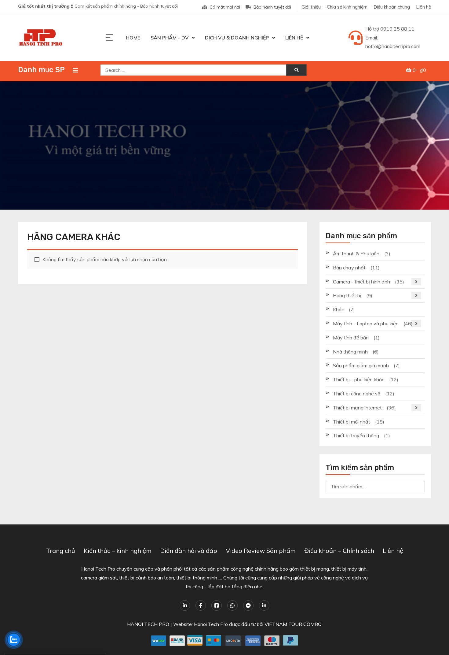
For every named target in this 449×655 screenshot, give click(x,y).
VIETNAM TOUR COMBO (293, 624)
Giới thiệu (311, 7)
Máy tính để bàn (351, 338)
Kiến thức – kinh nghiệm (117, 550)
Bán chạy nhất (349, 268)
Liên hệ (423, 7)
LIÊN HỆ (294, 38)
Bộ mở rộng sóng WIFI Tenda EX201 (47, 635)
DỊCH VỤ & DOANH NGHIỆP (237, 38)
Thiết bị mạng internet (357, 408)
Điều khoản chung (392, 7)
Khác (338, 309)
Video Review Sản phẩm (261, 550)
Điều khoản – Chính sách (339, 550)
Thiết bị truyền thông (356, 435)
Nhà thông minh (350, 352)
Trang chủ (60, 550)
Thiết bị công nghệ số (356, 393)
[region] (224, 145)
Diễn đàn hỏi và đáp (188, 550)
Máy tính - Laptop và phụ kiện (366, 323)
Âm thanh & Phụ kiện (356, 253)
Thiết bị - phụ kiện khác (358, 379)
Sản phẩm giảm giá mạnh (361, 365)
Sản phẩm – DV (169, 38)
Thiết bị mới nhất (351, 422)
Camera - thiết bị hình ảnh (361, 282)
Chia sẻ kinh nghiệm (347, 7)
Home (133, 38)
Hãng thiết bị (347, 295)
